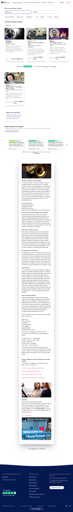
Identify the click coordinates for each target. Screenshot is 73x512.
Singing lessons (33, 482)
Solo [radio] (37, 17)
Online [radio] (55, 17)
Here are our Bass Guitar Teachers (31, 371)
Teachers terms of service (26, 506)
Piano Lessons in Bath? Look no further (32, 374)
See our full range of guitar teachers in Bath (33, 368)
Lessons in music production (36, 494)
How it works (27, 2)
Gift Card (44, 2)
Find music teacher (17, 2)
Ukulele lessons (33, 485)
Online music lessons (34, 497)
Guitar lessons (32, 477)
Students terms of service (8, 506)
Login (68, 2)
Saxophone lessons (34, 488)
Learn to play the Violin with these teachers (33, 377)
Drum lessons (32, 491)
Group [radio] (41, 17)
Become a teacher (36, 2)
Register (62, 2)
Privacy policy (40, 506)
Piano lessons (32, 480)
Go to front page (26, 415)
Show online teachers (12, 131)
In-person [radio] (49, 17)
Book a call (5, 477)
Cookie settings (52, 506)
